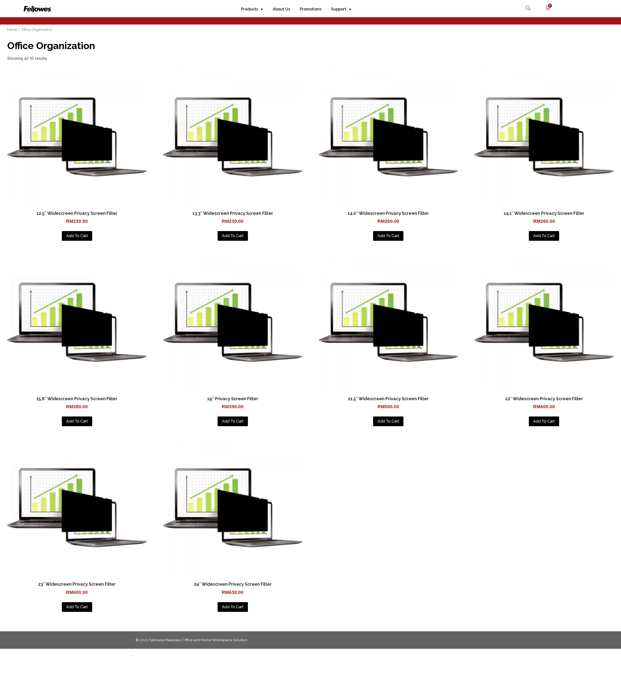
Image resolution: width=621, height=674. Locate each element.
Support (338, 9)
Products (249, 9)
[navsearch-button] (526, 8)
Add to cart (77, 235)
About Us (281, 9)
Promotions (310, 9)
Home (12, 29)
